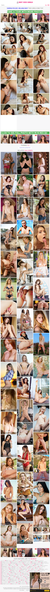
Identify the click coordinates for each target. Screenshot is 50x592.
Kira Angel (3, 580)
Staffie (26, 565)
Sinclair (18, 577)
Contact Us (28, 590)
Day (42, 563)
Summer (3, 570)
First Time (3, 563)
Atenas (2, 575)
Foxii (2, 574)
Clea (16, 574)
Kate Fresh (3, 583)
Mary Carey (13, 572)
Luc (28, 571)
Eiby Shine (29, 582)
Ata (39, 566)
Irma (37, 567)
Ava (20, 571)
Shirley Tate (12, 571)
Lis (1, 581)
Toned (29, 567)
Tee (2, 582)
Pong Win (42, 569)
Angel (2, 571)
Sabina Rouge (12, 8)
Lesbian (22, 572)
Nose (10, 564)
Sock (2, 578)
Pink (33, 569)
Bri (17, 565)
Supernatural (11, 581)
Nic (10, 577)
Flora (24, 563)
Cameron (22, 570)
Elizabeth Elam (24, 569)
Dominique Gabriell (5, 576)
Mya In (37, 560)
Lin (20, 567)
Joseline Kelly (25, 574)
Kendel (23, 580)
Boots (12, 583)
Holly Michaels (4, 566)
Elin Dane (37, 564)
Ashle (2, 569)
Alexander (41, 561)
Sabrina (12, 561)
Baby (17, 564)
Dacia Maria (16, 576)
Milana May (23, 8)
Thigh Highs (33, 563)
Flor (26, 581)
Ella (19, 578)
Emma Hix (19, 582)
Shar (27, 578)
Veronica (3, 561)
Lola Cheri (31, 570)
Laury (2, 567)
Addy (2, 564)
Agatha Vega (26, 564)
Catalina (12, 570)
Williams (31, 566)
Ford (22, 575)
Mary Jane (3, 572)
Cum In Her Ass (12, 567)
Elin (9, 582)
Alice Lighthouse (14, 563)
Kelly (14, 560)
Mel (32, 561)
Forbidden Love (13, 575)
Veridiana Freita (13, 580)
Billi (20, 581)
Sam (2, 577)
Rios (39, 570)
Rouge (30, 575)
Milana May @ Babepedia (25, 147)
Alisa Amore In (12, 569)
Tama (36, 571)
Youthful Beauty (29, 577)
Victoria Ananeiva (22, 561)
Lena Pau (26, 576)
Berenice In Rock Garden (26, 560)
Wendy (35, 565)
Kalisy (7, 560)
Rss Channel (22, 590)
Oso (42, 565)
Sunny (28, 583)
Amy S (11, 565)
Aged (23, 566)
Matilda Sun (11, 578)
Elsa (9, 574)
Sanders (14, 566)
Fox (20, 583)
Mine (2, 565)
